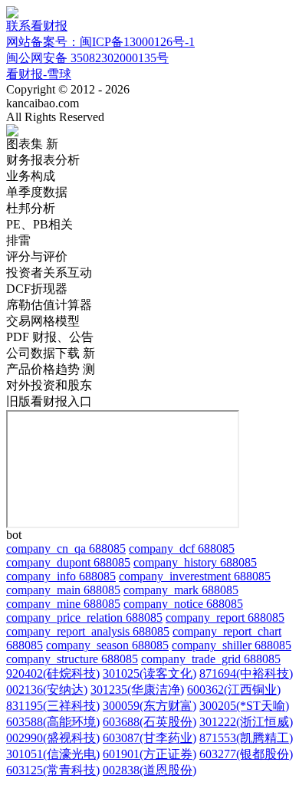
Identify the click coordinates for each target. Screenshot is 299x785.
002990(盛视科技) (53, 737)
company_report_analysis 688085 (87, 631)
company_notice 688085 (183, 603)
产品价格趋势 (50, 369)
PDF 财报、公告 (50, 336)
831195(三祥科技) (53, 705)
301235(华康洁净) (137, 689)
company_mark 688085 (180, 589)
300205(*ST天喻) (244, 705)
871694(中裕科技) (246, 673)
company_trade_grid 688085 (211, 658)
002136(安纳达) (46, 689)
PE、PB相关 (39, 224)
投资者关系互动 (49, 272)
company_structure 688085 (72, 658)
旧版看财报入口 (49, 401)
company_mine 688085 (63, 603)
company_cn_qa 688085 (66, 548)
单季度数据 (36, 192)
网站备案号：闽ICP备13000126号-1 (100, 41)
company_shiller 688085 (231, 645)
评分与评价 (36, 256)
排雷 (18, 240)
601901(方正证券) (149, 753)
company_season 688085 (107, 645)
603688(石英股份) (149, 721)
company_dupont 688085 (68, 562)
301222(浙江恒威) (246, 721)
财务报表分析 (43, 159)
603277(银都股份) (246, 753)
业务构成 (30, 175)
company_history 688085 (195, 562)
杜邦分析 (30, 208)
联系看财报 (36, 25)
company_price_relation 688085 (84, 617)
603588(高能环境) (53, 721)
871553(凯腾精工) (246, 737)
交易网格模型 (43, 320)
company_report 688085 (225, 617)
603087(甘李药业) (149, 737)
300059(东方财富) (149, 705)
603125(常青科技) (53, 770)
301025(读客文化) (149, 673)
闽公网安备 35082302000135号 (87, 57)
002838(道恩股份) (149, 770)
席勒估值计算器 (49, 304)
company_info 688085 (61, 576)
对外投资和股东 (49, 385)
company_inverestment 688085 (195, 576)
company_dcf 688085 (182, 548)
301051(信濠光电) (53, 753)
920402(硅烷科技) (53, 673)
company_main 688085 (63, 589)
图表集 (32, 143)
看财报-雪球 (38, 73)
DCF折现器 (36, 288)
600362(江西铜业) (234, 689)
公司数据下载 (50, 353)
